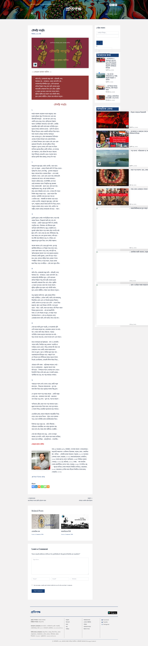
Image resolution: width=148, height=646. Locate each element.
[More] (48, 486)
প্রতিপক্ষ (74, 9)
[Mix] (39, 486)
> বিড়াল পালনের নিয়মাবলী (138, 112)
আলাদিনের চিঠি (66, 531)
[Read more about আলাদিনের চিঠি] (75, 521)
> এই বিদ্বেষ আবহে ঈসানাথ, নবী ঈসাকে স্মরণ (111, 88)
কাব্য (40, 33)
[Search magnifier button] (99, 43)
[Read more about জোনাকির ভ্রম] (45, 521)
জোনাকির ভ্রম (36, 531)
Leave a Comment (36, 534)
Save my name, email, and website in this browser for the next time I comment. (53, 585)
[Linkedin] (36, 486)
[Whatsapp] (42, 486)
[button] (35, 14)
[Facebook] (33, 486)
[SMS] (45, 486)
